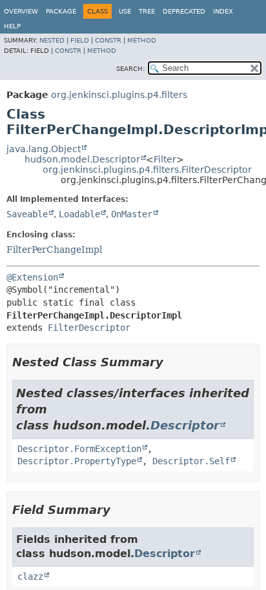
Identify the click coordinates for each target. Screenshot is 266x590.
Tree (147, 11)
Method (141, 40)
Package (61, 11)
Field (79, 40)
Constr (108, 40)
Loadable (79, 214)
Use (125, 11)
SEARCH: (130, 68)
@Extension (32, 277)
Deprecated (184, 11)
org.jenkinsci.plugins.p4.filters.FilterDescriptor (147, 169)
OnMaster (131, 214)
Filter (165, 159)
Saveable (27, 214)
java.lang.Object (43, 149)
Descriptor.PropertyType (76, 461)
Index (223, 11)
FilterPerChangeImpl (54, 249)
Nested (52, 40)
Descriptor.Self (191, 461)
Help (12, 26)
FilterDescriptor (89, 327)
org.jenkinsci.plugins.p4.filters (119, 95)
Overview (21, 11)
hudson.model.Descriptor (82, 159)
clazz (30, 576)
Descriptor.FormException (79, 449)
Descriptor (185, 425)
